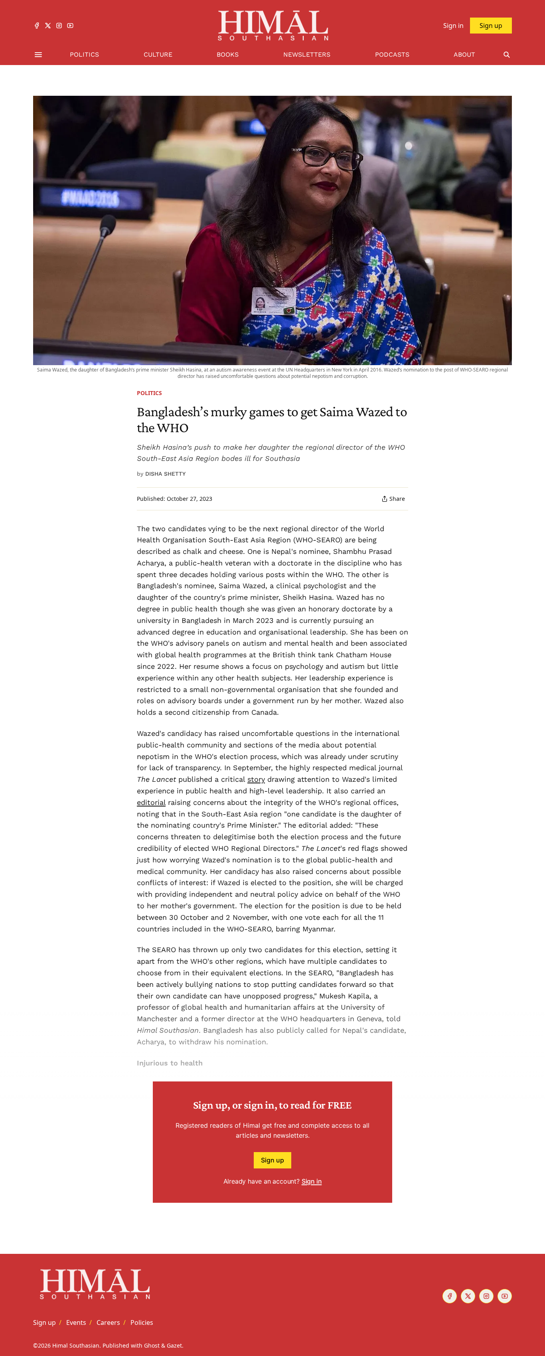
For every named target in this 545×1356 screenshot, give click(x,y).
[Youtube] (70, 25)
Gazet (174, 1345)
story (256, 779)
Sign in (312, 1181)
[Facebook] (36, 25)
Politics (149, 393)
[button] (44, 1322)
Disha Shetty (165, 473)
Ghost (152, 1345)
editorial (151, 802)
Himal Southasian (75, 1345)
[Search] (507, 55)
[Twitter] (47, 25)
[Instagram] (59, 25)
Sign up (272, 1160)
